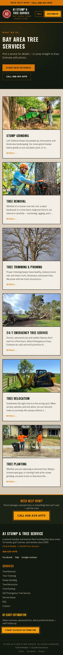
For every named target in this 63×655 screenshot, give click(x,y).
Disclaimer (31, 651)
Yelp (17, 557)
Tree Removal (9, 571)
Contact (6, 606)
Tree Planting (8, 588)
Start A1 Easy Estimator (20, 630)
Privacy (41, 651)
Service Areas (9, 597)
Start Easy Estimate (18, 67)
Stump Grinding (9, 580)
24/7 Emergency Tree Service (16, 593)
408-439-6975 (9, 551)
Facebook (7, 557)
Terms (21, 651)
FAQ (4, 601)
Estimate (52, 13)
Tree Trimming (9, 575)
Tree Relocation (10, 584)
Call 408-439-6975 (42, 2)
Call (39, 13)
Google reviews (29, 557)
